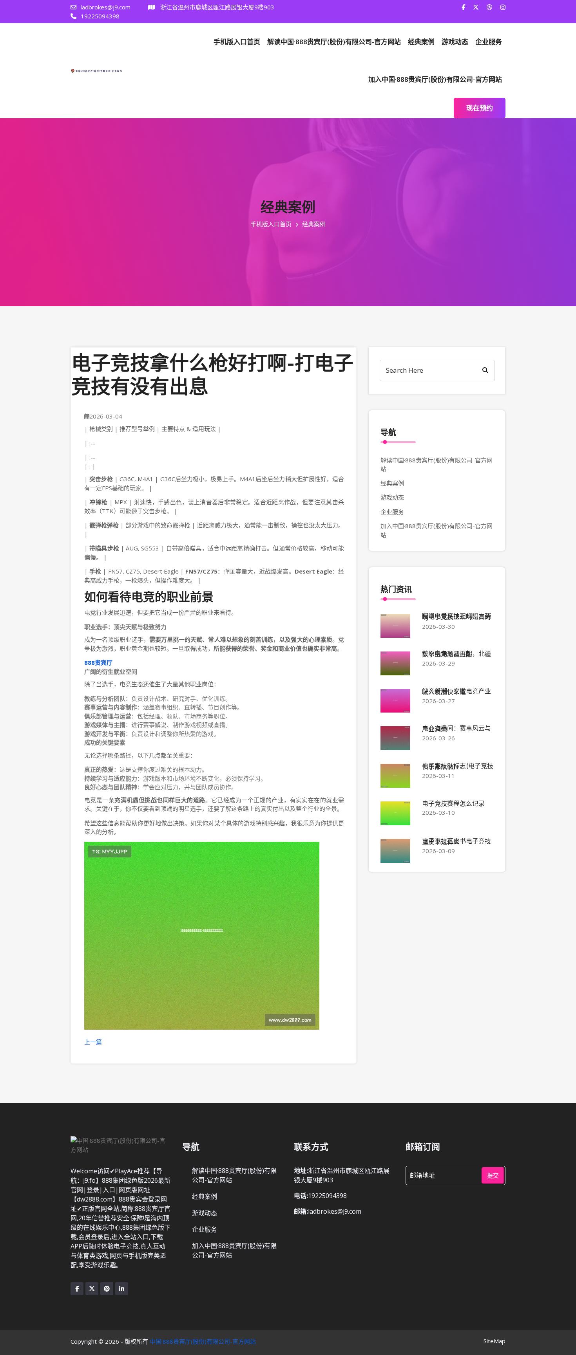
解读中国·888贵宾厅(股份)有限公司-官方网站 (334, 41)
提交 (493, 1175)
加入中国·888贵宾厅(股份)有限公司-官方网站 (435, 79)
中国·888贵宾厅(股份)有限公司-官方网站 (203, 1341)
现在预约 (479, 107)
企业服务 (488, 41)
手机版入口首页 (237, 41)
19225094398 (99, 16)
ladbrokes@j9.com (104, 7)
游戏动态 (455, 41)
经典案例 (421, 41)
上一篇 (93, 1042)
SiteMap (494, 1341)
